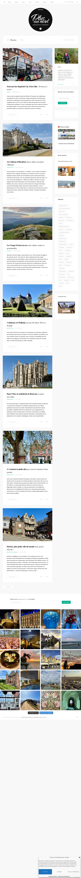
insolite (68, 250)
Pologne (61, 268)
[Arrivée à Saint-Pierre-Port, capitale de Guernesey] (51, 680)
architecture (63, 205)
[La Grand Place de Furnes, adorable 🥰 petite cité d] (51, 660)
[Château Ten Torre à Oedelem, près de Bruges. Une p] (10, 680)
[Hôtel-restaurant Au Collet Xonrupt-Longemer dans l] (10, 660)
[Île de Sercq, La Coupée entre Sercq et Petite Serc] (30, 700)
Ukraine (66, 280)
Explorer (37, 2)
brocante (69, 229)
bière (60, 223)
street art (62, 277)
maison (61, 256)
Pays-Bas (67, 265)
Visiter (30, 2)
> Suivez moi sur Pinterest (66, 143)
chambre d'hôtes (64, 232)
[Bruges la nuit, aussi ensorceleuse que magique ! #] (10, 619)
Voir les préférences (72, 870)
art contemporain (64, 208)
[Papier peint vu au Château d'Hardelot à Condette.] (51, 700)
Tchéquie (70, 277)
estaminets (62, 241)
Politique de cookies (52, 875)
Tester (23, 2)
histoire (69, 247)
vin (73, 280)
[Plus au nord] (40, 20)
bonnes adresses (64, 226)
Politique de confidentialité (64, 875)
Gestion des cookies (42, 717)
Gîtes (71, 244)
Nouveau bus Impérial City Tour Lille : (27, 88)
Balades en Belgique (12, 552)
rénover (71, 271)
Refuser (59, 870)
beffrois (68, 217)
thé (60, 280)
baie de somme (63, 214)
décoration (62, 238)
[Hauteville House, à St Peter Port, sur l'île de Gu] (10, 700)
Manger (16, 2)
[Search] (76, 2)
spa (69, 274)
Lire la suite (12, 114)
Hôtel (61, 250)
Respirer (44, 2)
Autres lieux (10, 167)
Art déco (61, 211)
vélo (67, 283)
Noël (60, 265)
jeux (67, 253)
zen (60, 286)
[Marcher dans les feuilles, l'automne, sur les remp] (10, 639)
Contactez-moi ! (62, 296)
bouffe (61, 229)
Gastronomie (63, 244)
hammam (61, 247)
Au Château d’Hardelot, (25, 163)
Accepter (46, 870)
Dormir (9, 2)
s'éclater (61, 274)
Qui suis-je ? (61, 84)
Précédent (8, 586)
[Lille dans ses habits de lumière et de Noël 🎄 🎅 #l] (30, 619)
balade (61, 217)
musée (66, 259)
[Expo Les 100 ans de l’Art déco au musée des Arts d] (51, 619)
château (61, 235)
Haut (77, 717)
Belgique (61, 220)
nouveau (68, 262)
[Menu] (4, 2)
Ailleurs (9, 250)
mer (60, 259)
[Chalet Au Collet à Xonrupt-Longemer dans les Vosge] (30, 680)
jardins (61, 253)
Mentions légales (25, 717)
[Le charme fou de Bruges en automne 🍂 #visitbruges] (51, 639)
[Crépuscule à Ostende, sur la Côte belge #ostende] (30, 660)
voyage (61, 283)
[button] (78, 856)
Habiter (51, 2)
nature (61, 262)
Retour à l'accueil (69, 39)
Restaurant (62, 271)
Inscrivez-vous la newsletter (22, 599)
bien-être (70, 220)
